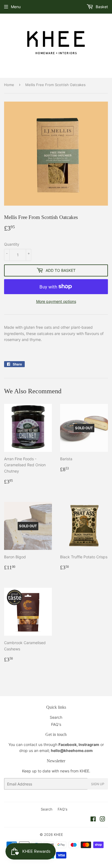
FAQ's (56, 724)
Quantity (11, 244)
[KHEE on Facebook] (93, 819)
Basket (101, 6)
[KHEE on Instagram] (102, 819)
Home (9, 85)
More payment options (56, 301)
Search (56, 717)
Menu (16, 6)
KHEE (58, 834)
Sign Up (97, 784)
